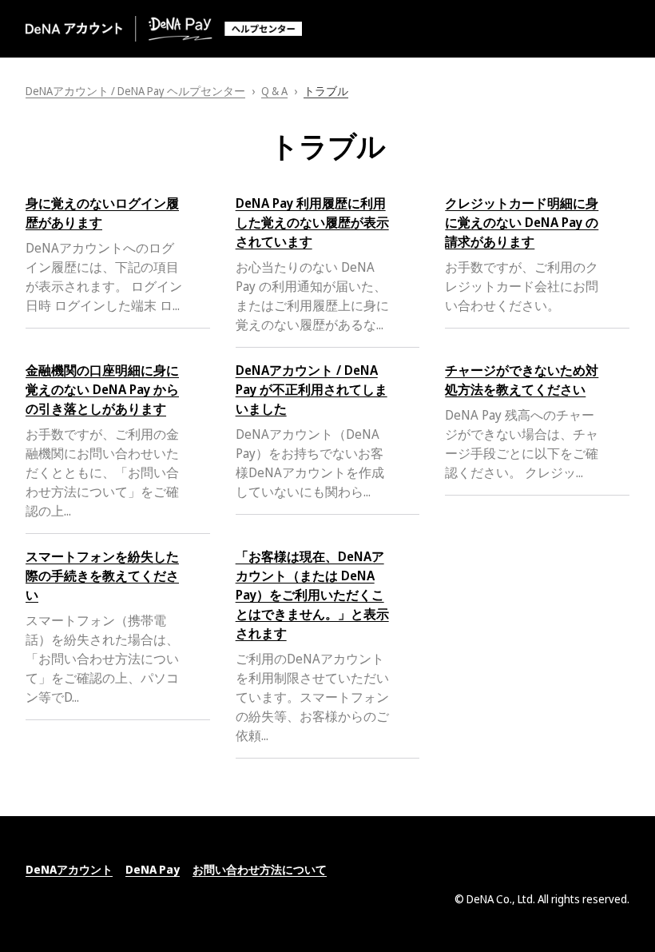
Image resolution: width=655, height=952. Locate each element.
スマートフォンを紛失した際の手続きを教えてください (102, 575)
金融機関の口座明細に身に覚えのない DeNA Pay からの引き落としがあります (102, 389)
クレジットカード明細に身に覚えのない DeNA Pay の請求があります (521, 222)
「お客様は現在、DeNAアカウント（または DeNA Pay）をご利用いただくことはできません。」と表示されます (312, 595)
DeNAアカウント (69, 869)
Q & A (274, 90)
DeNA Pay (152, 869)
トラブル (326, 90)
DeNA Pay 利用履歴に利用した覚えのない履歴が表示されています (312, 222)
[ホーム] (164, 29)
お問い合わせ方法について (260, 869)
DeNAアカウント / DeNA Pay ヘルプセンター (135, 90)
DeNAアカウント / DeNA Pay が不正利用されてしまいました (311, 389)
